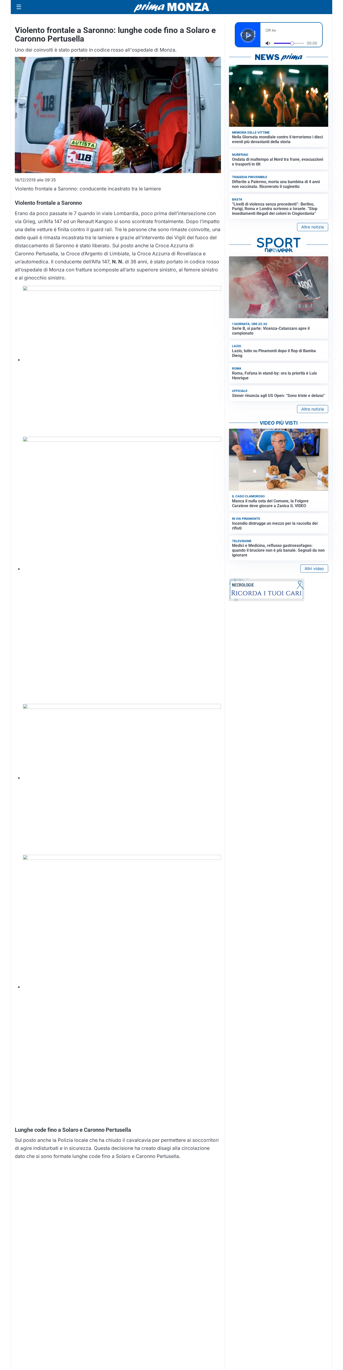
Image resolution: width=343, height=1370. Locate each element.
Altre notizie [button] (312, 226)
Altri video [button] (314, 568)
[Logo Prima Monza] (171, 7)
